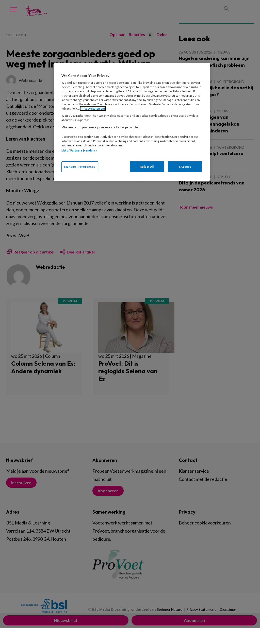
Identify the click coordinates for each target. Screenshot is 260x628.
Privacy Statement (93, 108)
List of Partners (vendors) (79, 150)
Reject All (147, 166)
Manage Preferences (79, 166)
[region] (132, 122)
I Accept (185, 166)
